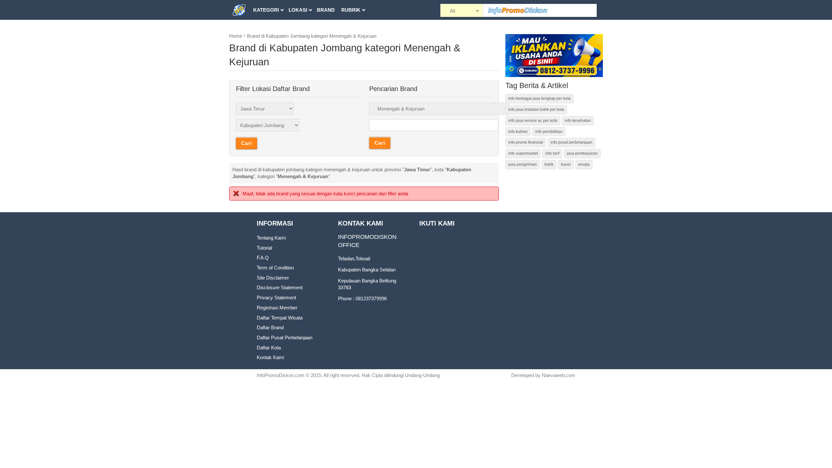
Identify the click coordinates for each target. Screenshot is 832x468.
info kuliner (518, 131)
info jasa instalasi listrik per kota (536, 109)
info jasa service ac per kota (532, 120)
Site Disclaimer (273, 277)
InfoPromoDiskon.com (281, 375)
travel (566, 164)
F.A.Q (263, 257)
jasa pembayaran (582, 153)
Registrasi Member (277, 307)
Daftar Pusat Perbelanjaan (284, 337)
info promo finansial (525, 142)
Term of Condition (275, 267)
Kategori (266, 10)
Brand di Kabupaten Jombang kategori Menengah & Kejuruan (311, 36)
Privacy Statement (276, 297)
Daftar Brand (270, 327)
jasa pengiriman (522, 164)
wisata (584, 164)
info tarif (552, 153)
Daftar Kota (269, 347)
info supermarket (523, 153)
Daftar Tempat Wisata (280, 317)
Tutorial (264, 248)
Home (235, 36)
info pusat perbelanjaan (571, 142)
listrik (548, 164)
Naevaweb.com (558, 375)
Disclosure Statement (280, 287)
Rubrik (350, 10)
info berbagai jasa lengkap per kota (539, 98)
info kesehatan (578, 120)
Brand (326, 10)
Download (268, 29)
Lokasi (298, 10)
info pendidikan (549, 131)
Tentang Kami (271, 237)
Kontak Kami (270, 357)
